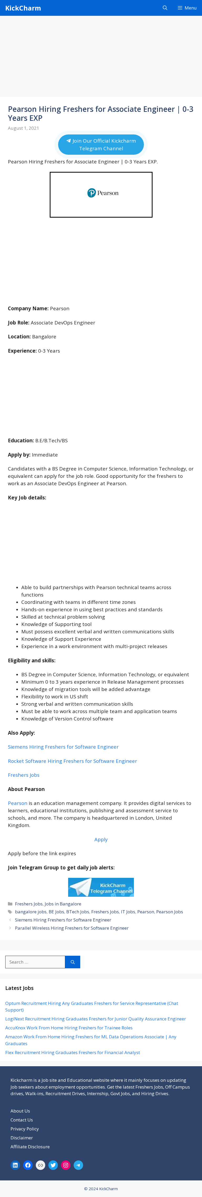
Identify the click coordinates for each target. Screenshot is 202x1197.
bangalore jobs (31, 912)
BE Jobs (56, 912)
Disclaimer (22, 1138)
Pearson (17, 803)
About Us (20, 1111)
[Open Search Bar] (165, 8)
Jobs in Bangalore (63, 904)
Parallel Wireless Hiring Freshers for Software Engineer (72, 928)
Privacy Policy (25, 1129)
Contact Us (22, 1120)
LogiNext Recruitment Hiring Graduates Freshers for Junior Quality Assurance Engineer (95, 1019)
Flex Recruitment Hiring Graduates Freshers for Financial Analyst (72, 1052)
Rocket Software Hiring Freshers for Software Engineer (72, 761)
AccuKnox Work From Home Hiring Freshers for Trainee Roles (69, 1028)
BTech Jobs (77, 912)
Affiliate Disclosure (30, 1147)
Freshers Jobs (23, 775)
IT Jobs (128, 912)
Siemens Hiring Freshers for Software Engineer (63, 746)
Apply (101, 839)
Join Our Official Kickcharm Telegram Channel (103, 144)
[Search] (72, 962)
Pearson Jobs (169, 912)
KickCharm (23, 7)
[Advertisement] (101, 58)
